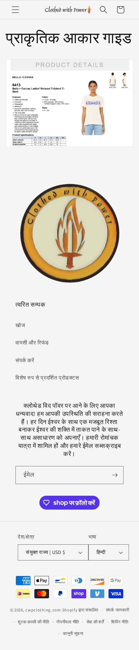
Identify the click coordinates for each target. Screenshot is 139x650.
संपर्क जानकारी (117, 610)
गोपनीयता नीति (67, 622)
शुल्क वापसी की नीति (33, 622)
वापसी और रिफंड (32, 342)
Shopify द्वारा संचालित (80, 610)
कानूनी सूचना (73, 633)
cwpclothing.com (43, 610)
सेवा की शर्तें (95, 622)
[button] (15, 9)
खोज (20, 325)
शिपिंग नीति (119, 622)
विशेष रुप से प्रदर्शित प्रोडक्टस (47, 377)
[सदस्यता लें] (114, 475)
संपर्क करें (24, 360)
